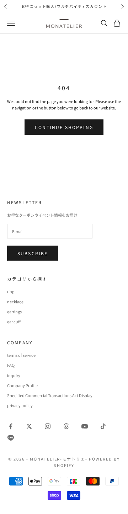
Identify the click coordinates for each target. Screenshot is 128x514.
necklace (15, 301)
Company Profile (22, 385)
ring (10, 291)
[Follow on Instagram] (47, 426)
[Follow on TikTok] (103, 426)
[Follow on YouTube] (84, 426)
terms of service (21, 355)
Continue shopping (64, 127)
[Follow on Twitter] (29, 426)
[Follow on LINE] (10, 437)
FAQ (11, 365)
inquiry (13, 375)
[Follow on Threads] (66, 426)
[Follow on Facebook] (10, 426)
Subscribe (32, 253)
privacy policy (20, 405)
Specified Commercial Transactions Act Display (49, 395)
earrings (14, 311)
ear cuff (14, 321)
